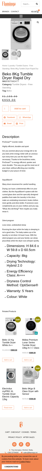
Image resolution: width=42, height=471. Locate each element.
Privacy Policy (15, 437)
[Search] (37, 4)
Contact (15, 11)
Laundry (11, 66)
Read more (8, 408)
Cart (7, 432)
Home (4, 66)
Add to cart (20, 108)
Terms (33, 432)
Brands (5, 11)
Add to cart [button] (8, 360)
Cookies (25, 432)
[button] (21, 16)
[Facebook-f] (21, 444)
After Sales (28, 437)
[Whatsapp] (28, 444)
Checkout (15, 432)
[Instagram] (14, 444)
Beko (9, 91)
